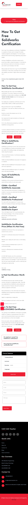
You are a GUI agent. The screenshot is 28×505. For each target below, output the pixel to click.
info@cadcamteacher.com (11, 480)
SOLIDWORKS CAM (6, 468)
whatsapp (17, 137)
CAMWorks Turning (6, 269)
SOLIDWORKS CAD (6, 465)
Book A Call (13, 374)
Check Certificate (6, 452)
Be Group (14, 499)
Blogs (3, 450)
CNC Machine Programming (8, 460)
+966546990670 (9, 476)
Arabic (19, 4)
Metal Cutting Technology (7, 463)
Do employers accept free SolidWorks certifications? (11, 337)
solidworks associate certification (9, 219)
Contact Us (4, 447)
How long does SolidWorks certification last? (11, 344)
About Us (4, 445)
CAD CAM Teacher (19, 324)
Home (14, 19)
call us (9, 137)
